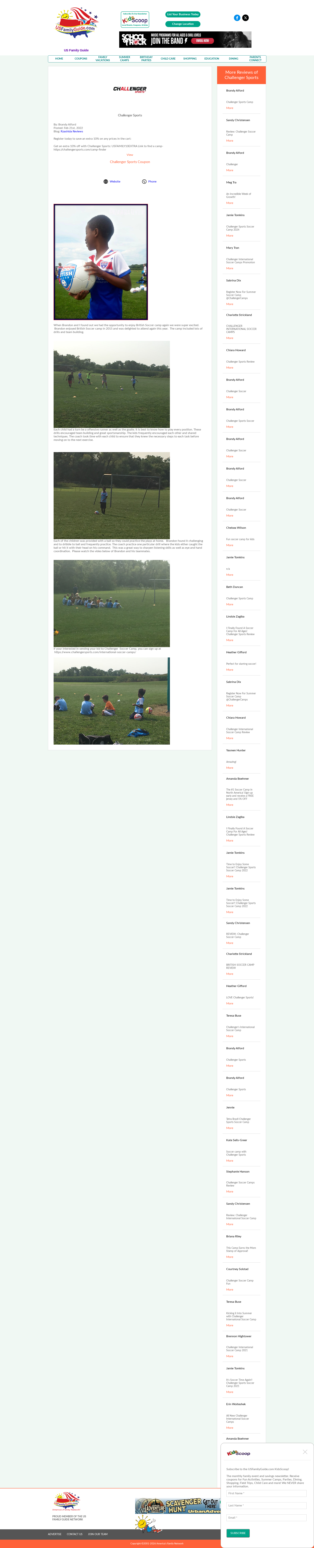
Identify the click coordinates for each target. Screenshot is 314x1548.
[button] (305, 1452)
